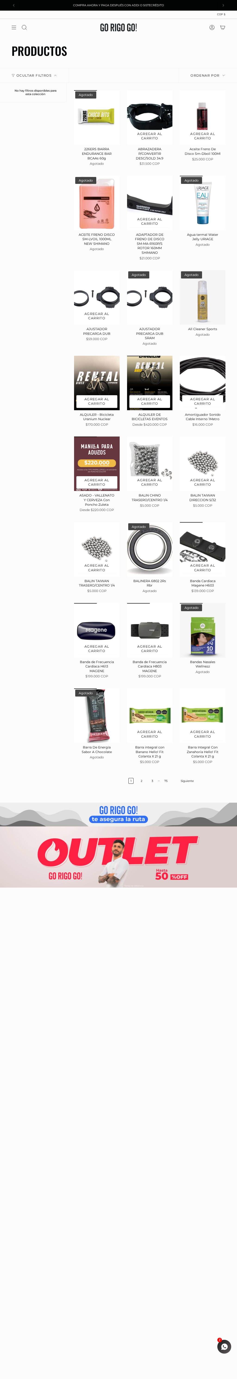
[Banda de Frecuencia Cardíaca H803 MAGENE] (150, 630)
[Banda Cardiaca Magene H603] (202, 549)
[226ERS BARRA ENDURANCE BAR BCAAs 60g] (97, 117)
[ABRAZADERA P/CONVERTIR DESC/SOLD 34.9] (150, 117)
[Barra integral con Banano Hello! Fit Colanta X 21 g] (150, 715)
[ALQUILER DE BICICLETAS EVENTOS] (150, 383)
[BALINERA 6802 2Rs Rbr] (150, 549)
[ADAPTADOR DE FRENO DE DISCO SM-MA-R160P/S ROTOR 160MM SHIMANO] (150, 203)
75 (166, 781)
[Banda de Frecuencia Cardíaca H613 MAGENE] (97, 630)
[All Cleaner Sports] (202, 297)
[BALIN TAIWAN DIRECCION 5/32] (202, 464)
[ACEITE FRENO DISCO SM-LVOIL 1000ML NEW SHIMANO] (97, 203)
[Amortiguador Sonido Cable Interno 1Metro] (202, 383)
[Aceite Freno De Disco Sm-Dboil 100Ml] (202, 117)
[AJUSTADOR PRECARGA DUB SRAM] (150, 297)
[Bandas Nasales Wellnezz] (202, 630)
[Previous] (14, 5)
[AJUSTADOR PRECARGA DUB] (97, 297)
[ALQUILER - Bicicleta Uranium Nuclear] (97, 383)
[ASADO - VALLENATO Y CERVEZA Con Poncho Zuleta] (97, 464)
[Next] (223, 5)
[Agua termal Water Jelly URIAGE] (202, 203)
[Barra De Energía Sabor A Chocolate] (97, 715)
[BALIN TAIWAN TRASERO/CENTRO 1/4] (97, 549)
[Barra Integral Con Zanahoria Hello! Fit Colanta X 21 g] (202, 715)
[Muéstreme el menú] (14, 27)
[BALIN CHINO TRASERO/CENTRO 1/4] (150, 464)
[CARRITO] (222, 27)
